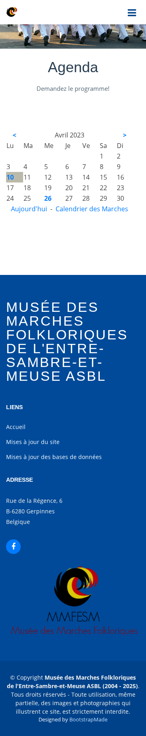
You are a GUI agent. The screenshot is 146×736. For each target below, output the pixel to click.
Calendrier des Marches (92, 208)
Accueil (16, 427)
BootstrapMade (88, 719)
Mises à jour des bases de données (54, 457)
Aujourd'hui (29, 208)
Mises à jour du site (33, 442)
